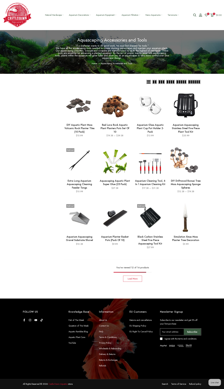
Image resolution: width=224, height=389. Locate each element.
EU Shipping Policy (138, 325)
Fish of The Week (76, 320)
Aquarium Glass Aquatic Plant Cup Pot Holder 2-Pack (150, 128)
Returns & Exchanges (108, 359)
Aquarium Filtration (130, 15)
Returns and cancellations (141, 320)
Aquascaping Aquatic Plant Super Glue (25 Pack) (115, 182)
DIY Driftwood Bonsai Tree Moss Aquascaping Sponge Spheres (186, 184)
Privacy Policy (105, 342)
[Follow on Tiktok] (41, 320)
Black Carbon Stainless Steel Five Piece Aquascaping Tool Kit (150, 240)
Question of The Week (79, 325)
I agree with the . (180, 338)
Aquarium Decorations (79, 15)
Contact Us (104, 325)
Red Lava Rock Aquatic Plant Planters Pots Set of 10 (115, 128)
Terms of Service (178, 383)
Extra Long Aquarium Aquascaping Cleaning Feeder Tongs (79, 184)
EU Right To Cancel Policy (141, 331)
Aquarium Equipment (105, 15)
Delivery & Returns (107, 354)
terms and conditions (187, 338)
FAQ (101, 331)
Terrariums (172, 15)
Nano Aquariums (153, 15)
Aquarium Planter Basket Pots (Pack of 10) (115, 238)
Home (94, 63)
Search (165, 383)
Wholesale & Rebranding (110, 348)
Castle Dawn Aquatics (58, 383)
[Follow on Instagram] (30, 320)
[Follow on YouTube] (35, 320)
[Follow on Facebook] (24, 320)
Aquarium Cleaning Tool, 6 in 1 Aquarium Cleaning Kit (150, 182)
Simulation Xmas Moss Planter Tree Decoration (185, 238)
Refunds (102, 365)
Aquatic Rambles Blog (78, 331)
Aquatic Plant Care (77, 337)
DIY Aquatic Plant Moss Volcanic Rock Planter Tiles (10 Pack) (79, 128)
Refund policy (195, 383)
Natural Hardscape (53, 15)
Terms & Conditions (108, 337)
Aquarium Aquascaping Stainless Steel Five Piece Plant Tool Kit (186, 128)
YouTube (72, 342)
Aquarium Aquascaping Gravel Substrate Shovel (79, 238)
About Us (103, 320)
